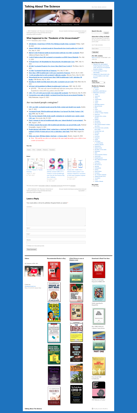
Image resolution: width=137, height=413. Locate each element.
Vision (96, 179)
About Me (76, 24)
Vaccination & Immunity (57, 185)
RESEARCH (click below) (99, 92)
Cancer (96, 109)
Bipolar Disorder (98, 106)
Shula (44, 40)
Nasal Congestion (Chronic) (101, 154)
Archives (97, 89)
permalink (72, 185)
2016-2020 (42, 185)
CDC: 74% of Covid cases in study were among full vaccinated (48, 93)
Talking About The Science (42, 6)
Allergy (96, 97)
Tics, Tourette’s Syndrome (100, 174)
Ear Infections (98, 122)
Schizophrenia (98, 168)
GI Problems (97, 141)
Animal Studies (98, 99)
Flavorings (97, 133)
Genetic (96, 139)
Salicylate (97, 166)
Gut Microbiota (99, 143)
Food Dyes (97, 136)
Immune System (98, 148)
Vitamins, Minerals (99, 181)
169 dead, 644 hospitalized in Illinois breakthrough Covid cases (48, 86)
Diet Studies (97, 121)
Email (28, 234)
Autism (96, 102)
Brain (96, 107)
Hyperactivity (98, 146)
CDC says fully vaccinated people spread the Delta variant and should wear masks (55, 107)
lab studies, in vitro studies (100, 149)
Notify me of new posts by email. (36, 245)
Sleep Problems (98, 171)
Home (28, 24)
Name (28, 228)
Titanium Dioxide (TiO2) (100, 176)
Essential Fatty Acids (99, 131)
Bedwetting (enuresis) (99, 104)
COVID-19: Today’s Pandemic (101, 112)
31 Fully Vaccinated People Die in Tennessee (43, 70)
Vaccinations (97, 178)
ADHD (96, 94)
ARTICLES (96, 87)
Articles (34, 24)
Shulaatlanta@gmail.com (30, 286)
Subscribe (95, 52)
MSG (96, 153)
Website (29, 240)
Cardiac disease (98, 111)
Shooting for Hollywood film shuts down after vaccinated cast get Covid (51, 82)
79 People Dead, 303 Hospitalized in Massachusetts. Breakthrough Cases (51, 61)
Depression (97, 114)
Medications (97, 151)
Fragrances (97, 138)
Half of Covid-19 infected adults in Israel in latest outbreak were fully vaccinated (54, 53)
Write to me (94, 57)
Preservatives (98, 163)
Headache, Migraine (99, 144)
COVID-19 (47, 185)
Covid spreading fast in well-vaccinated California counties (47, 75)
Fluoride (96, 134)
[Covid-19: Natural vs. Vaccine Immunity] (36, 163)
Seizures (96, 169)
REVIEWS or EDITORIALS (99, 91)
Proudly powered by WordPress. (101, 408)
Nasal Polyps (98, 156)
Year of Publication (54, 24)
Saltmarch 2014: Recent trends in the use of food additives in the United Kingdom (101, 75)
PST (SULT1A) (98, 164)
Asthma (96, 101)
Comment (29, 206)
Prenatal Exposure (99, 158)
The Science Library (66, 24)
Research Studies (42, 24)
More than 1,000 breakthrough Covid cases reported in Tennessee (49, 73)
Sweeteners (97, 173)
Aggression (97, 96)
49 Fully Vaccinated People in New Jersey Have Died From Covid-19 (50, 66)
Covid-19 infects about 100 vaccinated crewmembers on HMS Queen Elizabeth (53, 57)
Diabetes (97, 119)
